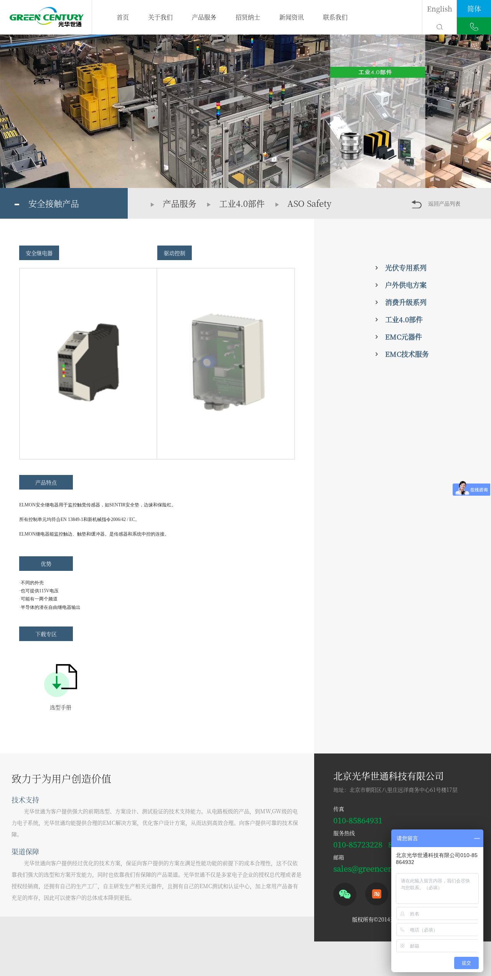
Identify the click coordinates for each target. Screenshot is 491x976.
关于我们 (160, 17)
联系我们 (335, 17)
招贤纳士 (248, 17)
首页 (123, 17)
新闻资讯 (291, 17)
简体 (474, 8)
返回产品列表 (444, 203)
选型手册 (60, 707)
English (439, 8)
